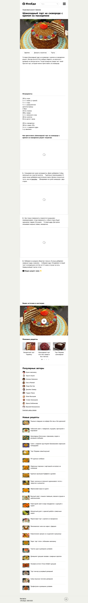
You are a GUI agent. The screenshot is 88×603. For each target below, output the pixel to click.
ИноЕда (31, 3)
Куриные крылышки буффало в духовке (43, 474)
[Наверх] (66, 599)
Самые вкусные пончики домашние (42, 579)
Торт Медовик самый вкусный (40, 451)
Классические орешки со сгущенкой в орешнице (46, 534)
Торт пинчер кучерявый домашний (42, 571)
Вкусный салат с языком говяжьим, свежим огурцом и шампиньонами (48, 497)
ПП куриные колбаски (37, 459)
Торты (53, 53)
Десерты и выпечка (40, 53)
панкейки (34, 179)
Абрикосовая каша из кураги (40, 489)
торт (38, 57)
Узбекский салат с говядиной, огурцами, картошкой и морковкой (47, 429)
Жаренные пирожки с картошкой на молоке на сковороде (46, 467)
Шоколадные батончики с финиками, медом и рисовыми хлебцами (45, 437)
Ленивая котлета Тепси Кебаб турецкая (43, 564)
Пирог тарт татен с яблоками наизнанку (43, 541)
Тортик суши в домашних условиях (41, 549)
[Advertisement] (44, 79)
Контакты (23, 598)
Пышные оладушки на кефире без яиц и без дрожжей (48, 421)
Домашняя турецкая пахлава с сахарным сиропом (46, 556)
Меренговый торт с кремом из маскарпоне (44, 519)
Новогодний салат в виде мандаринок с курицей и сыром (46, 505)
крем (50, 222)
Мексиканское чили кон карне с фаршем (43, 526)
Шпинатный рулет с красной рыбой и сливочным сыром (46, 512)
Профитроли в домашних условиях (41, 586)
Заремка (27, 53)
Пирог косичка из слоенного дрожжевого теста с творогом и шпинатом (46, 482)
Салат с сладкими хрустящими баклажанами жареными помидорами (48, 444)
